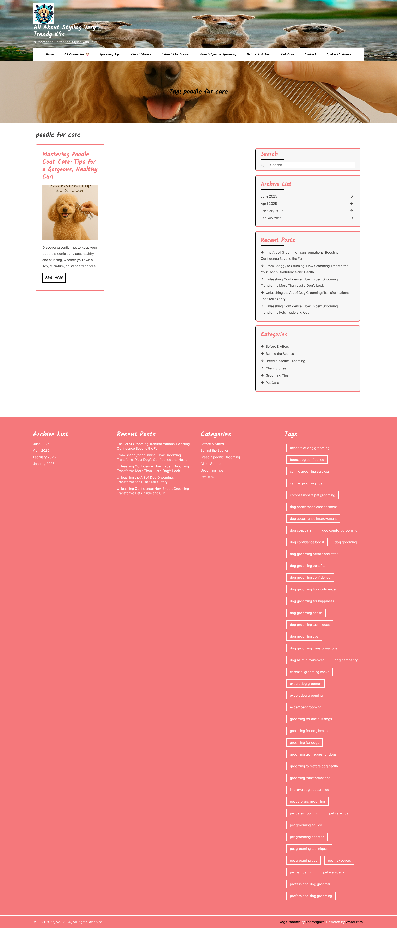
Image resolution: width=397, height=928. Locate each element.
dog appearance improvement (313, 518)
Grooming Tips (110, 54)
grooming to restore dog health (314, 766)
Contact (310, 54)
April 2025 (269, 203)
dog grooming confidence (310, 577)
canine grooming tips (306, 483)
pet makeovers (339, 860)
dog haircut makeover (307, 660)
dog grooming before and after (314, 554)
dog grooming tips (304, 636)
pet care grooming (304, 813)
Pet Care (287, 54)
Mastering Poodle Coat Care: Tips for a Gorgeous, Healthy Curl (70, 166)
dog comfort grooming (340, 530)
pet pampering (301, 872)
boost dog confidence (307, 459)
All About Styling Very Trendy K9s (64, 31)
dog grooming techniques (310, 625)
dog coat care (300, 530)
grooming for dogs (304, 742)
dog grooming (346, 542)
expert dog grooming (306, 695)
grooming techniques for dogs (313, 754)
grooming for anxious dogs (311, 719)
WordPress (354, 922)
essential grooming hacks (309, 672)
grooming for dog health (309, 731)
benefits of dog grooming (309, 448)
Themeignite (315, 922)
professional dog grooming (311, 896)
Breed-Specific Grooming (218, 54)
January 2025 (271, 218)
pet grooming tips (303, 860)
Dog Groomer (289, 922)
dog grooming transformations (313, 648)
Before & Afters (259, 54)
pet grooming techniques (309, 849)
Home (50, 54)
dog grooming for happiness (312, 601)
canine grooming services (310, 471)
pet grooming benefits (307, 837)
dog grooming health (306, 613)
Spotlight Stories (339, 54)
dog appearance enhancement (313, 507)
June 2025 (269, 196)
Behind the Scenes (175, 54)
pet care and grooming (307, 801)
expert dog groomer (305, 683)
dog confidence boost (307, 542)
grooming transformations (310, 778)
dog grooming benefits (307, 566)
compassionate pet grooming (312, 495)
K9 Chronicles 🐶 (77, 54)
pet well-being (334, 872)
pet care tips (338, 813)
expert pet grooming (306, 707)
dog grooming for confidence (313, 589)
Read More (54, 277)
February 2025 (272, 211)
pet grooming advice (306, 825)
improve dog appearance (309, 790)
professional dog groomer (310, 884)
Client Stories (141, 54)
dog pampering (346, 660)
